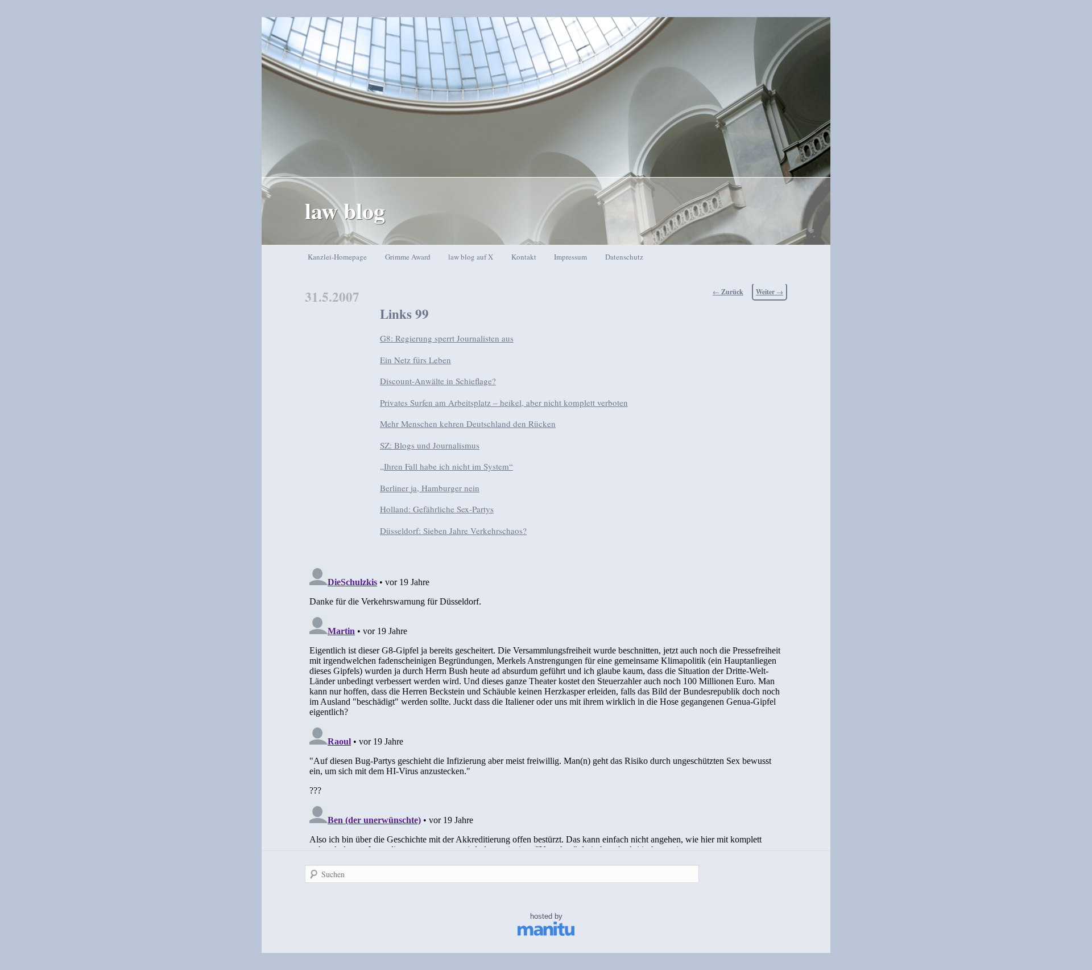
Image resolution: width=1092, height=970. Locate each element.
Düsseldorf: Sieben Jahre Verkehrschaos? (453, 530)
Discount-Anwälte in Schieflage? (438, 381)
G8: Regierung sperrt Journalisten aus (447, 338)
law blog (345, 210)
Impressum (570, 257)
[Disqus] (546, 704)
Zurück (728, 292)
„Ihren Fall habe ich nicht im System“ (446, 466)
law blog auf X (470, 257)
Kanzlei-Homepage (337, 257)
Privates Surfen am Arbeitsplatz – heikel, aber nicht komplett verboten (504, 402)
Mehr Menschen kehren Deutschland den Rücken (468, 423)
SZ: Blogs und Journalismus (429, 445)
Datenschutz (624, 257)
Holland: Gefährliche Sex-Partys (437, 509)
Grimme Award (408, 257)
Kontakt (523, 257)
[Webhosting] (546, 933)
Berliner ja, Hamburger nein (429, 488)
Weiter (769, 292)
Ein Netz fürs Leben (415, 359)
